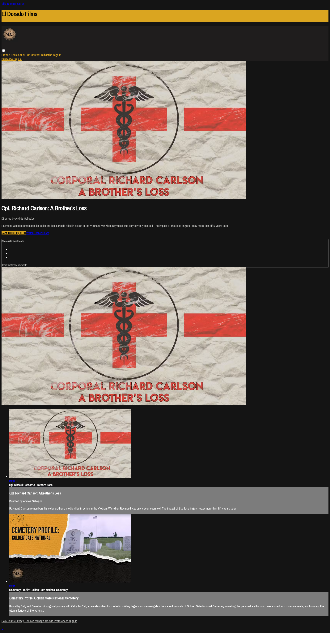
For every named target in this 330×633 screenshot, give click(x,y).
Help (4, 621)
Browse (6, 55)
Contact (35, 55)
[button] (3, 50)
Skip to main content (13, 4)
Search (15, 55)
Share (45, 233)
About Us (24, 55)
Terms (11, 621)
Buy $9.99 (20, 233)
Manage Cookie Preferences (52, 621)
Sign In (18, 59)
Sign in (57, 55)
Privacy (20, 621)
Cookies (30, 621)
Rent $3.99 (8, 233)
